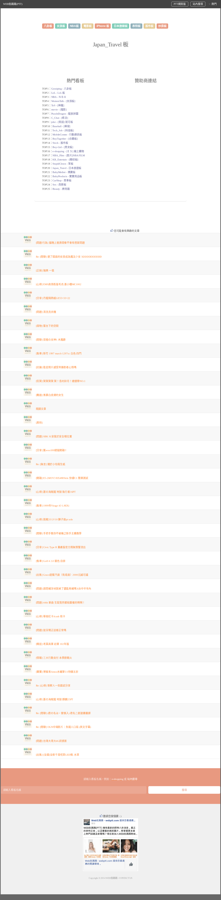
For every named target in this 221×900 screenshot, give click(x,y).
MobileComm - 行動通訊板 (67, 134)
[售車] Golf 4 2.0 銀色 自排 (50, 561)
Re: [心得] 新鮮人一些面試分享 (53, 685)
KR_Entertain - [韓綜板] (65, 159)
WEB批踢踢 (111, 878)
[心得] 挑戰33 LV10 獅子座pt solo (54, 519)
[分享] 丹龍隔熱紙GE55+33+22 (53, 298)
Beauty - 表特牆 (61, 189)
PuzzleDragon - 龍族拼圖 (64, 113)
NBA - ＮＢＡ (58, 97)
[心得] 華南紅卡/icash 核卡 (50, 616)
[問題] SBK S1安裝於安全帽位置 (54, 436)
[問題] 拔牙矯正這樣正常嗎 (51, 630)
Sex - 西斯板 (59, 184)
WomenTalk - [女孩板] (63, 101)
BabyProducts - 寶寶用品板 (67, 176)
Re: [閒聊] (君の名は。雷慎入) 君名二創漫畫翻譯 (63, 713)
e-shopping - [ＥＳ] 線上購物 (68, 151)
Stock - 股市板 (60, 142)
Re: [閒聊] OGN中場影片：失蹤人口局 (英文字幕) (63, 727)
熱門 (214, 4)
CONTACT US (125, 878)
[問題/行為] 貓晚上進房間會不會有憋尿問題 (60, 242)
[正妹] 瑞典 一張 (45, 270)
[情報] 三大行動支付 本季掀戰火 (54, 657)
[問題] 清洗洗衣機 (46, 312)
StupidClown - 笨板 (62, 163)
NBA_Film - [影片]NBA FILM (68, 155)
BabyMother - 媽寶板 (63, 172)
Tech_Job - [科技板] (63, 130)
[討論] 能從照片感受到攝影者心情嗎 (56, 367)
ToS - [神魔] (57, 105)
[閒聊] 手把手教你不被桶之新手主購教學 (59, 533)
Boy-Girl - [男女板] (62, 147)
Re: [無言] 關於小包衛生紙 (50, 464)
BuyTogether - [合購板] (65, 138)
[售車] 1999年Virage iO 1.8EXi (52, 505)
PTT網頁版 (180, 4)
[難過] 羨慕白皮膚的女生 (50, 395)
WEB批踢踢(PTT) (12, 4)
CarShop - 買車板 (61, 180)
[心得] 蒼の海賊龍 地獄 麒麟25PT (54, 699)
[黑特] (39, 422)
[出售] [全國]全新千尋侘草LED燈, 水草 (57, 754)
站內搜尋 (198, 4)
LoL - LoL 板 (58, 92)
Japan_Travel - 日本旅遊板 (66, 168)
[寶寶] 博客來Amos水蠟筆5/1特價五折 (57, 671)
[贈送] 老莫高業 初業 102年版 (52, 644)
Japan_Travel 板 (110, 44)
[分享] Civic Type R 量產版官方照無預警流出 (61, 547)
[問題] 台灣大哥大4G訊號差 (51, 741)
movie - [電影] (59, 109)
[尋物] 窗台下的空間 (47, 325)
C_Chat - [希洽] (59, 117)
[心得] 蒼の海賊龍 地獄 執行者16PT (56, 491)
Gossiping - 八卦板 (61, 88)
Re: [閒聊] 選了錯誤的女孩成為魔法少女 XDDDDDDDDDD (69, 256)
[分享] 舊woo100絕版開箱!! (51, 450)
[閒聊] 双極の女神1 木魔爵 (51, 339)
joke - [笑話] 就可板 (62, 122)
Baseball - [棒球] (61, 126)
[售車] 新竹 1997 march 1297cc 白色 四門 (58, 353)
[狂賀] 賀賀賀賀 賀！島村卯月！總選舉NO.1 (60, 381)
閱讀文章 (41, 408)
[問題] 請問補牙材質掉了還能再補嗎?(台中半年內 (63, 588)
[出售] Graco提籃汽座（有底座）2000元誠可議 (62, 574)
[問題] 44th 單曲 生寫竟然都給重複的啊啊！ (60, 602)
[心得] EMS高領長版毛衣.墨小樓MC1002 (58, 284)
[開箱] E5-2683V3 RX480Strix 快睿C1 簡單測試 (62, 478)
